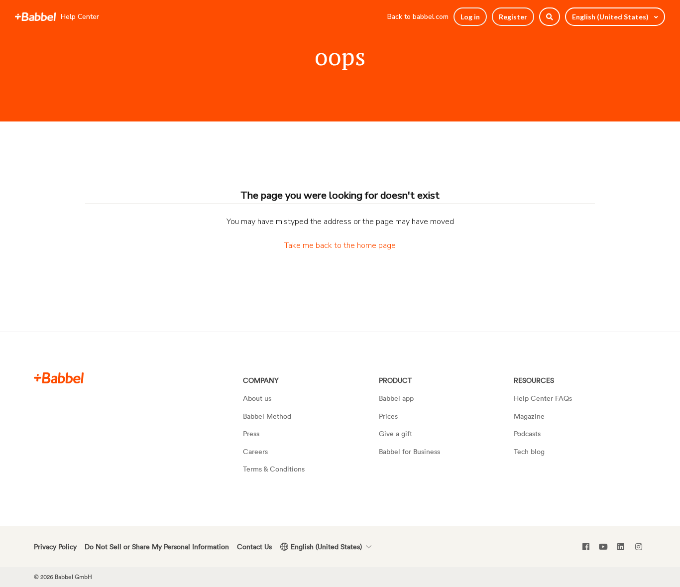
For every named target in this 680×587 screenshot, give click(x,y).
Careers (255, 451)
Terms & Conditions (274, 468)
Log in (470, 16)
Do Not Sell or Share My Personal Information (157, 546)
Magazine (529, 416)
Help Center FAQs (543, 398)
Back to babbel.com (418, 16)
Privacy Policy (55, 546)
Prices (388, 416)
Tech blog (529, 451)
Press (251, 433)
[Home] (35, 16)
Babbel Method (267, 416)
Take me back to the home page (340, 245)
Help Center (80, 16)
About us (257, 398)
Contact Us (254, 546)
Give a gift (395, 433)
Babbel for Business (409, 451)
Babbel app (396, 398)
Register (513, 16)
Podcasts (527, 433)
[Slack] (59, 377)
